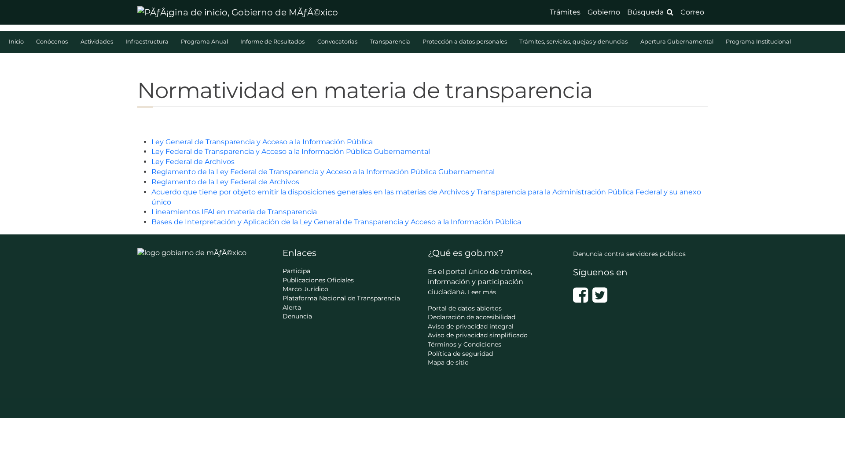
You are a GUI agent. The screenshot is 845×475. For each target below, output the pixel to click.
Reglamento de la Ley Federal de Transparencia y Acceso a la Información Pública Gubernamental (323, 172)
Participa (296, 271)
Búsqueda (645, 12)
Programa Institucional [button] (758, 41)
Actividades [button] (97, 41)
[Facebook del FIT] (580, 295)
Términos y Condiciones (464, 344)
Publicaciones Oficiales (318, 280)
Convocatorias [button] (338, 41)
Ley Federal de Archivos (193, 161)
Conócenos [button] (52, 41)
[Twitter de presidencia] (599, 295)
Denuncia (297, 316)
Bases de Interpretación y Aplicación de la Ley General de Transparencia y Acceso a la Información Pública (336, 222)
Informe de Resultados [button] (273, 41)
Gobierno (604, 12)
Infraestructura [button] (147, 41)
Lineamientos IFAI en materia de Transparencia (234, 212)
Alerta (292, 307)
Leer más (482, 292)
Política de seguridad (460, 354)
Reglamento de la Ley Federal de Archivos (225, 182)
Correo (692, 12)
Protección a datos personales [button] (465, 41)
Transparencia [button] (390, 41)
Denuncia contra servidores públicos (629, 254)
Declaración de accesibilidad (471, 317)
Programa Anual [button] (205, 41)
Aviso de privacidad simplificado (478, 335)
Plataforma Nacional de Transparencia (341, 298)
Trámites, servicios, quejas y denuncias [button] (574, 41)
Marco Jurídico (305, 289)
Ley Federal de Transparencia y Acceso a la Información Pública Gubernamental (290, 151)
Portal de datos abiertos (465, 308)
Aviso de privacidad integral (471, 326)
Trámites (565, 12)
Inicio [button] (17, 41)
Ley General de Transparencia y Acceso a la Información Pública (262, 142)
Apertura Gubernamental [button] (677, 41)
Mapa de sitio (448, 362)
